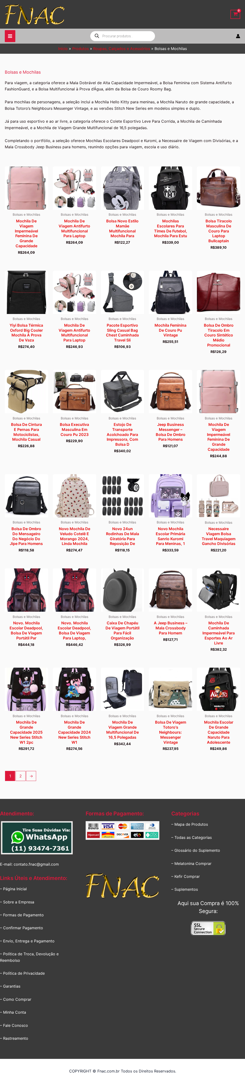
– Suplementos (184, 889)
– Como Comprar (15, 999)
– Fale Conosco (14, 1025)
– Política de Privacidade (22, 973)
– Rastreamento (14, 1038)
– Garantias (10, 986)
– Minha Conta (13, 1012)
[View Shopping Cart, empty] (235, 14)
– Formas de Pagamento (22, 915)
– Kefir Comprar (185, 876)
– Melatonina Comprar (191, 863)
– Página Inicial (13, 888)
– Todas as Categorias (191, 837)
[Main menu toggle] (10, 36)
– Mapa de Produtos (189, 824)
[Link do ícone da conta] (238, 36)
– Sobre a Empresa (17, 902)
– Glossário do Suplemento (195, 850)
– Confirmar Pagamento (21, 927)
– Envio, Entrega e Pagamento (27, 941)
